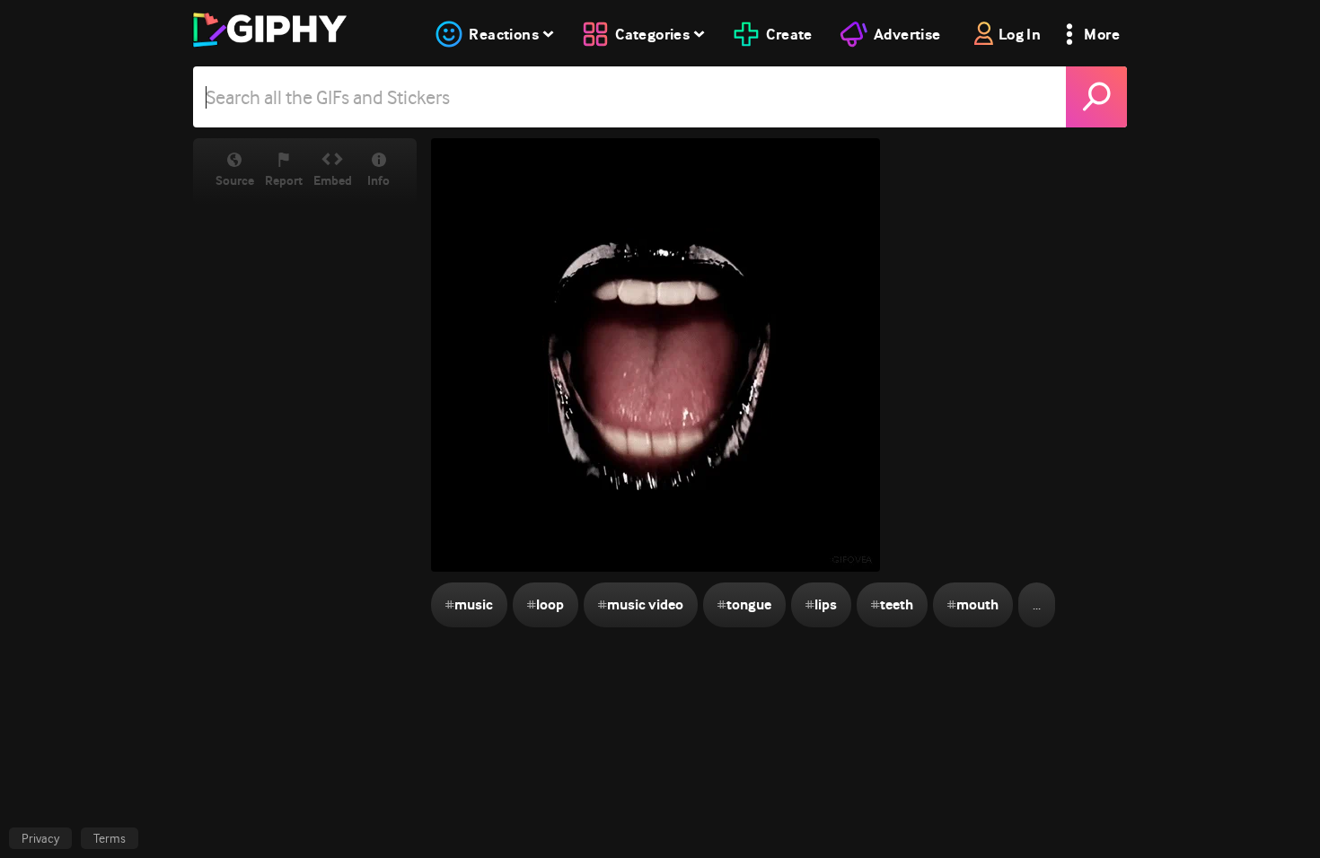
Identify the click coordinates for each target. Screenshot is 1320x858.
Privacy (40, 838)
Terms (109, 838)
